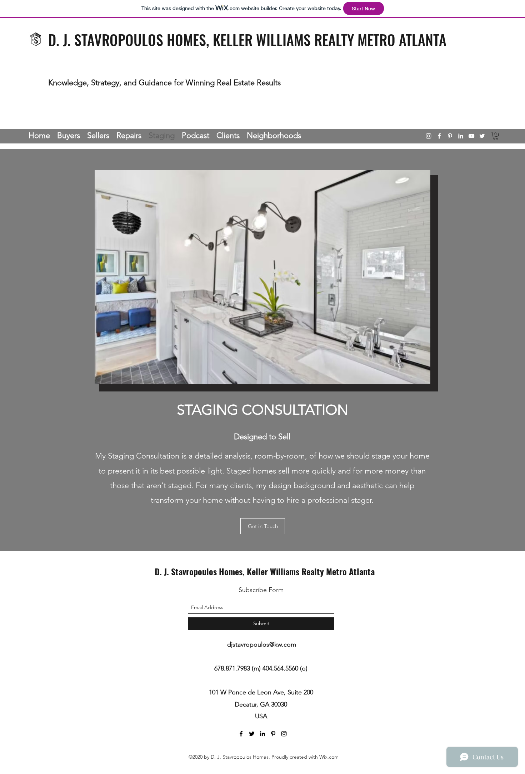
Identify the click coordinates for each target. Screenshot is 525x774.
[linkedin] (460, 136)
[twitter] (482, 136)
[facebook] (439, 136)
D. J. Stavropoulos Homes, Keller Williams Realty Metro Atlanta (265, 571)
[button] (495, 136)
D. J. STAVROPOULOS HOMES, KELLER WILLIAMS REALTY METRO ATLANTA (247, 39)
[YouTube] (471, 136)
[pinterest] (450, 136)
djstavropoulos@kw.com (261, 644)
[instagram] (428, 136)
